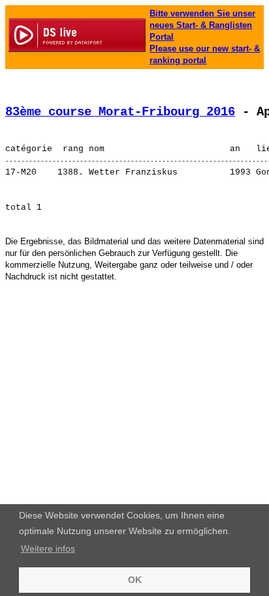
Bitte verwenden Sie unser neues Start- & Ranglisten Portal (202, 25)
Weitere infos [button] (48, 548)
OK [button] (135, 580)
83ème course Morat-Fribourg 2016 (120, 112)
